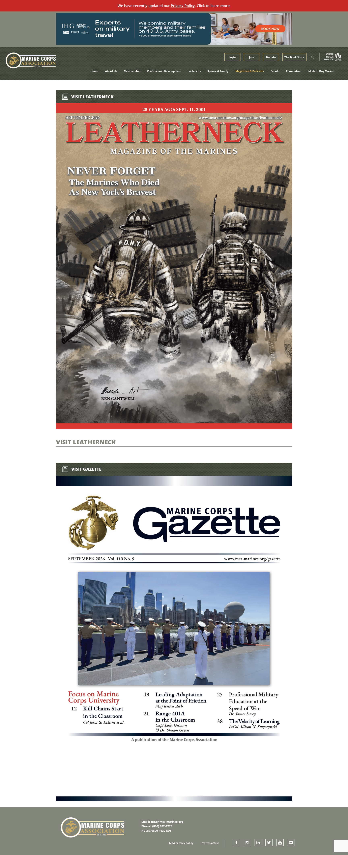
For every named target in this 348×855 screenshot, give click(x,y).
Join (251, 57)
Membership (132, 71)
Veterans (195, 71)
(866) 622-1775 (162, 826)
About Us (111, 71)
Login (232, 57)
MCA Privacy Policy (181, 843)
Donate (271, 57)
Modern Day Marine (321, 71)
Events (275, 71)
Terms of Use (210, 843)
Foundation (293, 71)
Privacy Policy (183, 5)
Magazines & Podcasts (249, 71)
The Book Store (294, 57)
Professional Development (164, 71)
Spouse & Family (218, 71)
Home (94, 71)
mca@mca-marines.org (167, 822)
